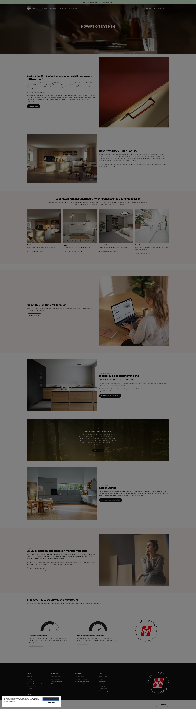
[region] (31, 701)
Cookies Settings (51, 702)
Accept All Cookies (51, 699)
